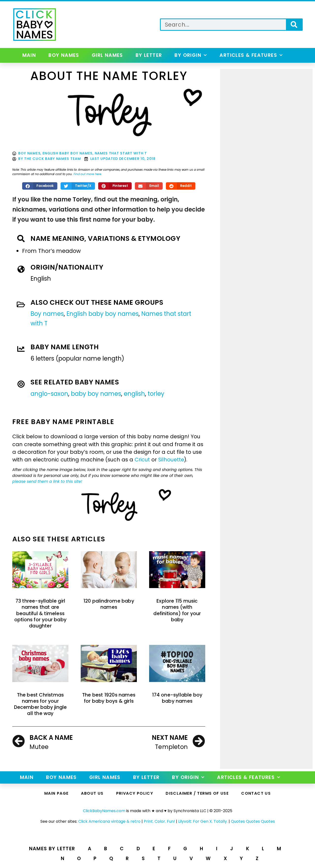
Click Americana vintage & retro (109, 821)
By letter (149, 55)
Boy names (63, 55)
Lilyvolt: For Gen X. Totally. (203, 821)
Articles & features (248, 55)
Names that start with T (121, 153)
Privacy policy (134, 793)
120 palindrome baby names (108, 604)
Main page (56, 793)
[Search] (294, 24)
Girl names (107, 55)
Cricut (142, 459)
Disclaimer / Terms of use (197, 793)
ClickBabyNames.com (104, 811)
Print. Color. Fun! (159, 821)
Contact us (256, 793)
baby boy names (96, 394)
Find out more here (87, 174)
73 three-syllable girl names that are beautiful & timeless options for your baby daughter (40, 613)
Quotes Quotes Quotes (253, 821)
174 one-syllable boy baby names (177, 698)
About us (92, 793)
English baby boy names (68, 153)
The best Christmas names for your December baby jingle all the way (40, 704)
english (134, 394)
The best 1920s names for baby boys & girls (108, 698)
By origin (187, 55)
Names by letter (52, 848)
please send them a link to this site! (47, 481)
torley (156, 394)
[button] (40, 186)
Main (29, 55)
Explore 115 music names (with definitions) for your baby (177, 610)
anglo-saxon (49, 394)
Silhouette (171, 459)
